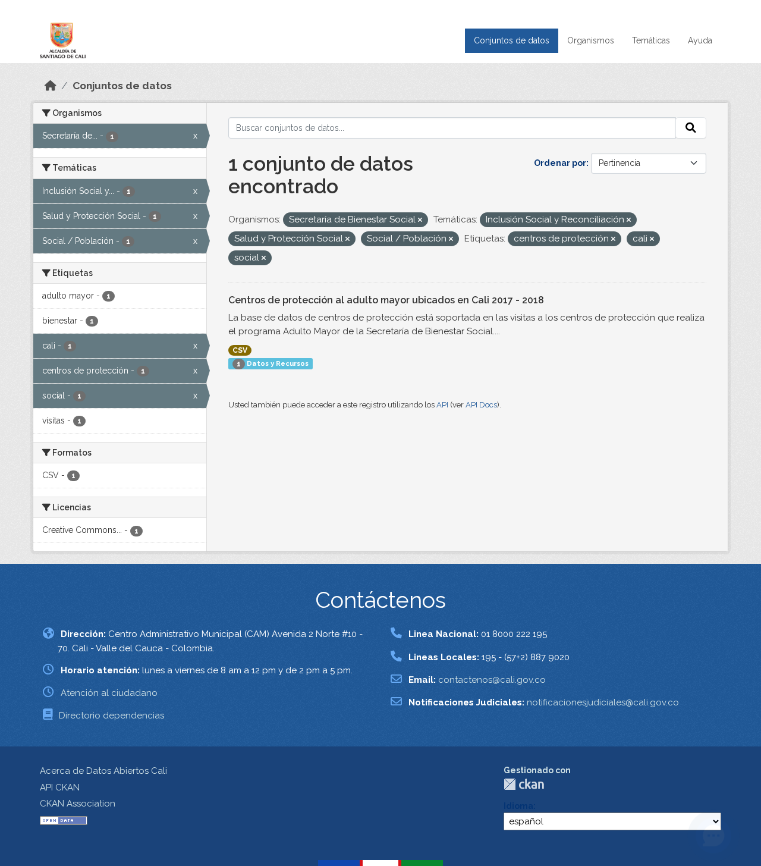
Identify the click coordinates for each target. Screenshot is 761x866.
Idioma (518, 806)
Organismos (590, 40)
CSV (239, 350)
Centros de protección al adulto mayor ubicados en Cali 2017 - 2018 (386, 300)
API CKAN (60, 787)
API (442, 404)
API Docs (481, 404)
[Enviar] (690, 128)
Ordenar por (560, 163)
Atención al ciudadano (109, 693)
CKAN (524, 784)
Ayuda (700, 40)
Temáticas (651, 40)
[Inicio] (50, 86)
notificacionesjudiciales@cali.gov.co (603, 702)
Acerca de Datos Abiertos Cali (103, 770)
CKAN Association (77, 803)
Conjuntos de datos (511, 40)
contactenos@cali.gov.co (492, 679)
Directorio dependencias (111, 715)
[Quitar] (420, 220)
